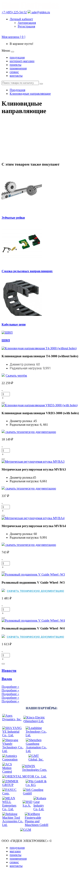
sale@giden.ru (40, 12)
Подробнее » (10, 686)
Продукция (17, 90)
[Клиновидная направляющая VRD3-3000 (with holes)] (40, 405)
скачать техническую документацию (30, 432)
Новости (9, 670)
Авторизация (27, 22)
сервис (14, 72)
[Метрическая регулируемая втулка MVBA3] (33, 461)
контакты (16, 75)
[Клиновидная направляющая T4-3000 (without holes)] (39, 348)
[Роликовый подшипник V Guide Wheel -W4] (33, 620)
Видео (7, 679)
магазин (15, 851)
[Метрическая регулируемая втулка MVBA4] (33, 518)
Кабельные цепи (14, 324)
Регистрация (26, 26)
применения (18, 68)
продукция (17, 57)
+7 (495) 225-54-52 (14, 12)
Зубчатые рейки (13, 217)
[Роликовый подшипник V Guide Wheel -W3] (33, 574)
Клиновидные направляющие (30, 93)
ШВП (6, 340)
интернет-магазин (22, 61)
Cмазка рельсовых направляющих (27, 271)
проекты (15, 64)
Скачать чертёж (16, 375)
